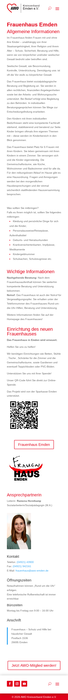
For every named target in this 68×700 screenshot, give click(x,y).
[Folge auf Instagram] (17, 684)
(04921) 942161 (22, 566)
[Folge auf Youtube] (24, 684)
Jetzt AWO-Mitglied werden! (34, 665)
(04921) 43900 (25, 562)
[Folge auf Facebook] (10, 684)
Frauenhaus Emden (34, 445)
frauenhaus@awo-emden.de (32, 570)
